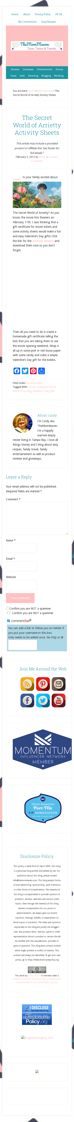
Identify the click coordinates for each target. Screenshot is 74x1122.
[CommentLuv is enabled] (21, 621)
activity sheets (43, 241)
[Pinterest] (43, 691)
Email (10, 558)
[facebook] (27, 707)
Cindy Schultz (34, 975)
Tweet (17, 179)
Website (11, 577)
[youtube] (58, 707)
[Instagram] (58, 691)
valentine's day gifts (43, 391)
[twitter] (43, 707)
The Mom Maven (37, 45)
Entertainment (34, 383)
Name (11, 540)
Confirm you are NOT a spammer (30, 608)
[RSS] (27, 691)
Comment (13, 499)
